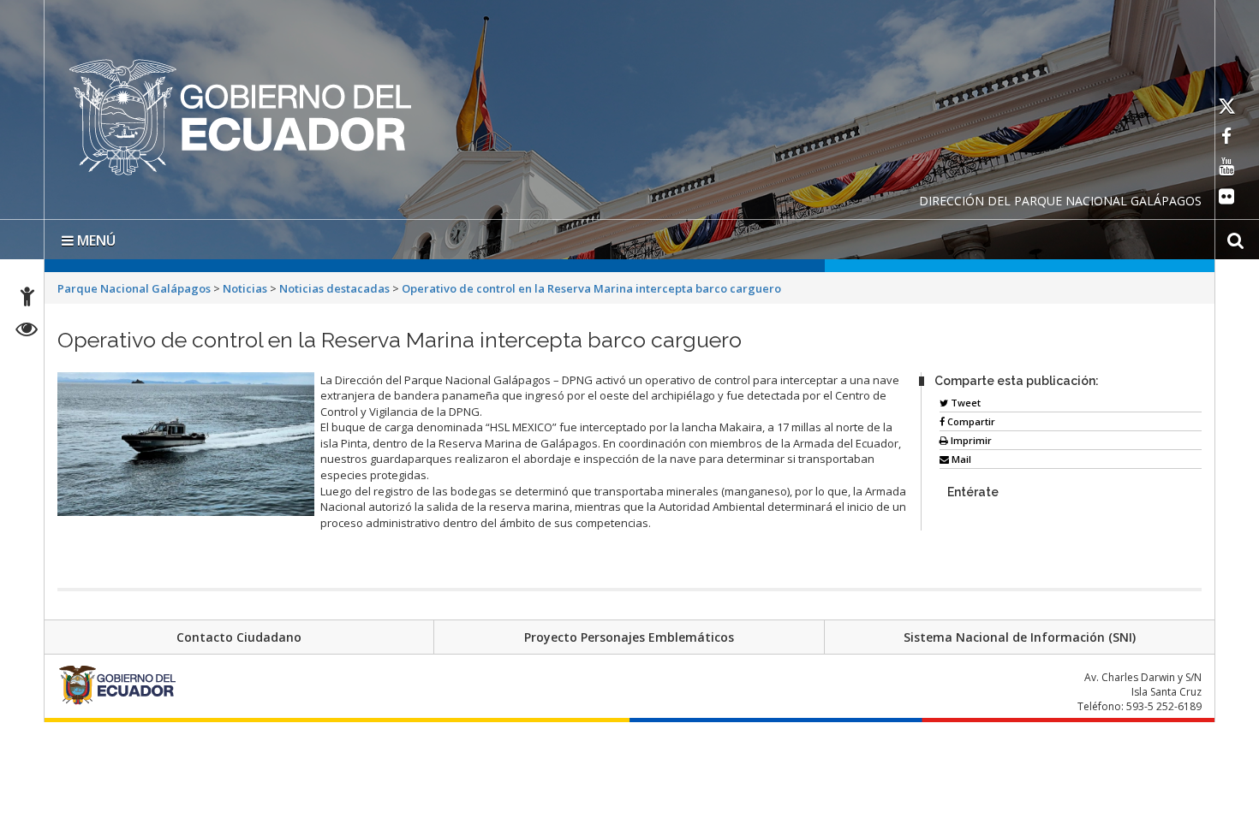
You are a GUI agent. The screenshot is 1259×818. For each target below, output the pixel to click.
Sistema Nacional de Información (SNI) (1020, 633)
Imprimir (970, 436)
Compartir (970, 418)
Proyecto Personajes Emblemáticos (629, 633)
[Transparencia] (27, 331)
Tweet (964, 399)
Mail (960, 455)
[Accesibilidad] (27, 299)
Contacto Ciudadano (238, 633)
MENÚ (95, 237)
